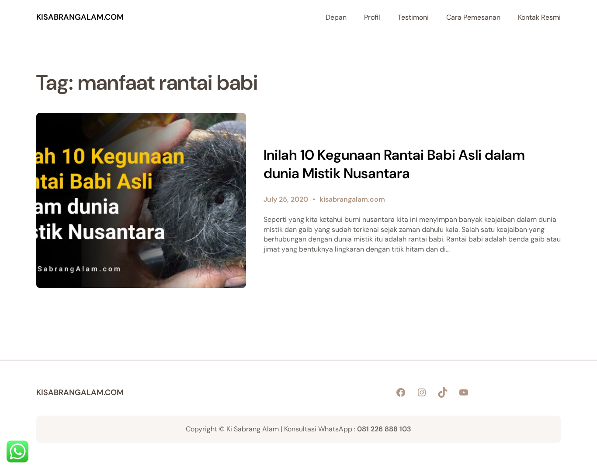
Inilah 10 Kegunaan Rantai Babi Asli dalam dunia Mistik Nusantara (394, 164)
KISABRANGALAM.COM (80, 17)
